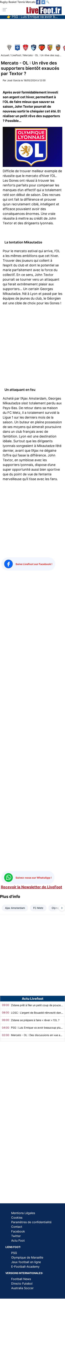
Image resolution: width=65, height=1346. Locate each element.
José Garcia (13, 80)
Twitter (16, 1236)
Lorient (58, 47)
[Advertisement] (32, 30)
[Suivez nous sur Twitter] (43, 2)
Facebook (18, 1231)
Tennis (21, 1)
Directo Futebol (21, 1283)
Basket (12, 1)
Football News (21, 1279)
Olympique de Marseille (27, 1257)
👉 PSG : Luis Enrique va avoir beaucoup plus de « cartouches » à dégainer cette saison (34, 18)
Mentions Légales (23, 1213)
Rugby (4, 1)
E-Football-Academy (25, 1266)
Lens (50, 47)
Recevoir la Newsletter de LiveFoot (31, 887)
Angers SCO (9, 47)
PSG (14, 1253)
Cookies (16, 1217)
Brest (26, 47)
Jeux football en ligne (26, 1262)
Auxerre (18, 47)
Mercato (30, 1)
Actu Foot (18, 1240)
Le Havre (34, 47)
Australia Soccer (22, 1288)
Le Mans (42, 47)
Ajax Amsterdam (15, 907)
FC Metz (38, 907)
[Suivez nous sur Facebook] (38, 2)
